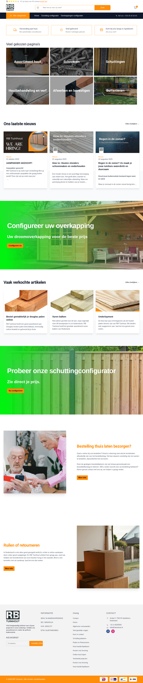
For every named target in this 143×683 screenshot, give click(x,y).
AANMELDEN (37, 643)
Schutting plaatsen (79, 638)
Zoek (102, 8)
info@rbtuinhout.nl (116, 627)
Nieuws (8, 157)
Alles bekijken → (132, 124)
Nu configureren (16, 391)
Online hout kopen (79, 654)
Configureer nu (15, 246)
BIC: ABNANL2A (47, 622)
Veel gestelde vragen (80, 630)
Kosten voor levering (80, 650)
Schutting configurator (50, 16)
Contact (76, 618)
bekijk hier (43, 1)
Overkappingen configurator (72, 16)
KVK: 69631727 (46, 626)
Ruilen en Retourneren (81, 642)
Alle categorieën (19, 16)
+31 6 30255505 (116, 625)
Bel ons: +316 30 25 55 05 (127, 16)
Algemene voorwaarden (81, 626)
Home (36, 16)
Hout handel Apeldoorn (81, 646)
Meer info (82, 478)
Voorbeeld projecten (80, 658)
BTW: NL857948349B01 (49, 630)
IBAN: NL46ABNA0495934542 (52, 618)
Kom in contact (78, 634)
